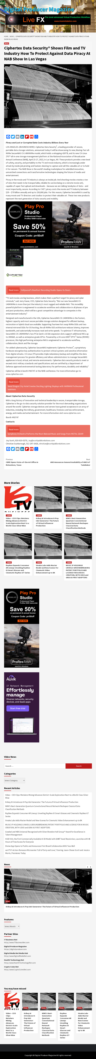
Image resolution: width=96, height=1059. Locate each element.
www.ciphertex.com (14, 374)
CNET (43, 189)
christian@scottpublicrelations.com (54, 443)
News (6, 43)
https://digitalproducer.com (15, 949)
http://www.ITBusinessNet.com (16, 942)
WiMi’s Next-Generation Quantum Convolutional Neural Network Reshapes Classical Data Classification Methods (77, 523)
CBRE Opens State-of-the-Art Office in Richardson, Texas (22, 462)
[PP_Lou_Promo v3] (48, 224)
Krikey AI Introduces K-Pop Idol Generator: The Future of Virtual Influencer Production (47, 522)
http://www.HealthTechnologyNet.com (20, 963)
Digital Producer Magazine (39, 9)
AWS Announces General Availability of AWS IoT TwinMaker (70, 462)
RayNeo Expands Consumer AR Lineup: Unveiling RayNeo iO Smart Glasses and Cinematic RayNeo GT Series (18, 569)
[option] (48, 891)
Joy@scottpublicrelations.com (41, 440)
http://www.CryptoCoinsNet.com (17, 969)
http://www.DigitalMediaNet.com (17, 956)
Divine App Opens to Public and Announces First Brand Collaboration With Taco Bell (40, 846)
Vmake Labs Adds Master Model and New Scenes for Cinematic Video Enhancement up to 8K (47, 569)
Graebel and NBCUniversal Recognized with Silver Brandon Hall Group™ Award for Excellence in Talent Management (45, 833)
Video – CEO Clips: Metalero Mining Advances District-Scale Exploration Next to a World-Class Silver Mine (17, 522)
